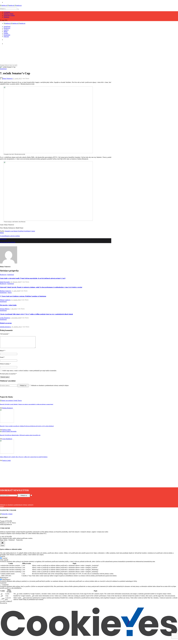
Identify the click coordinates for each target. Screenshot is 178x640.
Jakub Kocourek (5, 282)
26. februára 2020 (15, 282)
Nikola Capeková (5, 300)
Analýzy (6, 30)
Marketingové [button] (4, 577)
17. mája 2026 (15, 291)
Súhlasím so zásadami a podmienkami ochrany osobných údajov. (50, 385)
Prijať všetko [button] (4, 540)
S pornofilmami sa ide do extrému (10, 236)
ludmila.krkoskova (5, 327)
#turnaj (15, 231)
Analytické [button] (3, 583)
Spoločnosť (7, 26)
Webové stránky (5, 364)
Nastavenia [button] (19, 540)
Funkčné (4, 558)
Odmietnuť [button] (11, 540)
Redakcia (6, 17)
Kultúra (6, 33)
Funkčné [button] (2, 556)
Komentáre (7, 35)
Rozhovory (7, 28)
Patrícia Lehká (6, 429)
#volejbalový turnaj (29, 231)
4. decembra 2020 (16, 318)
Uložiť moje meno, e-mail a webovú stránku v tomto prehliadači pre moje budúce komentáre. (29, 370)
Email (2, 357)
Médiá (5, 31)
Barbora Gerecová (5, 291)
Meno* (2, 350)
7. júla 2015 (13, 309)
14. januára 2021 (16, 300)
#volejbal (21, 231)
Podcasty (6, 36)
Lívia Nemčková (7, 439)
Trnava (10, 292)
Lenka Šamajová (5, 318)
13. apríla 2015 (17, 78)
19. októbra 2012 (17, 327)
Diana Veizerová (7, 78)
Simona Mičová (4, 309)
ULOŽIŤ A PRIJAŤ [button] (6, 601)
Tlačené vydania (8, 13)
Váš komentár (4, 334)
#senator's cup (9, 231)
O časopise (7, 12)
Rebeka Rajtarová (7, 408)
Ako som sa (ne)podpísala (7, 242)
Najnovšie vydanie (9, 15)
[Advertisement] (55, 474)
